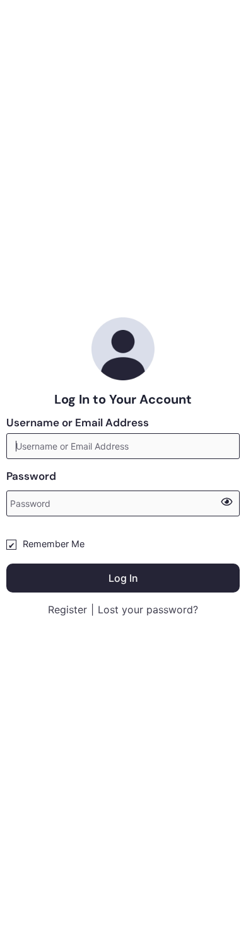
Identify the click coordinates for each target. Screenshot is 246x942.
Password (31, 476)
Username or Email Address (77, 422)
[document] (123, 471)
